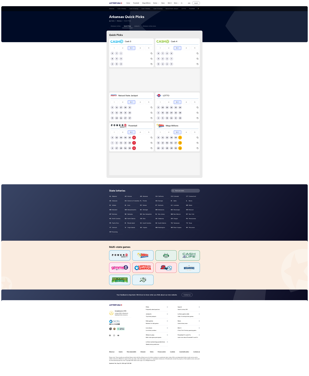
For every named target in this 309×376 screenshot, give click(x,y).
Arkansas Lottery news (149, 26)
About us (111, 351)
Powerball (136, 3)
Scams (120, 351)
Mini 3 (169, 3)
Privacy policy (162, 351)
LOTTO (183, 8)
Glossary (142, 351)
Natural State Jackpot (172, 8)
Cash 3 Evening (133, 8)
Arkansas (111, 8)
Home (128, 3)
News (163, 3)
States (155, 3)
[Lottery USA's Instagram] (114, 335)
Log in (196, 3)
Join (189, 3)
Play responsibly (131, 351)
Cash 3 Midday (121, 8)
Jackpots (137, 26)
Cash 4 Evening (157, 8)
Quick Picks (127, 26)
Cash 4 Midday (145, 8)
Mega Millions (146, 3)
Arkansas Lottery (116, 26)
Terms (151, 351)
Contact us (187, 295)
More (175, 3)
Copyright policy (184, 351)
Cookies (172, 351)
